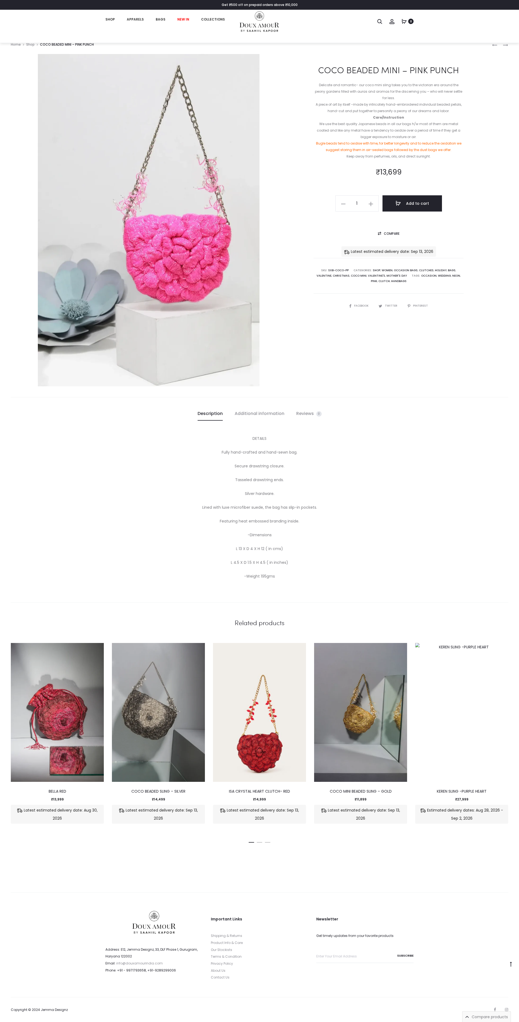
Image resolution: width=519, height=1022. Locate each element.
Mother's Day (397, 276)
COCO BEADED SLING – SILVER (158, 791)
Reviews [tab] (308, 413)
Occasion (429, 276)
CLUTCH (384, 281)
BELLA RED (57, 791)
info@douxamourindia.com (139, 963)
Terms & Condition (226, 956)
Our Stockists (221, 949)
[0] (404, 21)
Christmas (341, 276)
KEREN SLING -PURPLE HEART (462, 791)
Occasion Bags (406, 270)
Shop (110, 19)
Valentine (324, 276)
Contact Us (220, 977)
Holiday (441, 270)
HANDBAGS (399, 281)
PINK (374, 281)
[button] (389, 233)
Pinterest (420, 306)
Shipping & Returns (226, 935)
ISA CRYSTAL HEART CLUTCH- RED (259, 791)
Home (16, 44)
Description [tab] (210, 413)
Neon (456, 276)
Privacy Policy (222, 963)
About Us (218, 970)
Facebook (361, 306)
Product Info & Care (227, 942)
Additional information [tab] (259, 413)
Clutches (426, 270)
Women (387, 270)
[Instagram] (506, 1009)
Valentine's (376, 276)
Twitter (391, 306)
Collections (213, 19)
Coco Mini (359, 276)
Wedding (444, 276)
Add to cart (417, 203)
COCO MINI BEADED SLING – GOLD (361, 791)
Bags (160, 19)
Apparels (135, 19)
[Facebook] (495, 1009)
